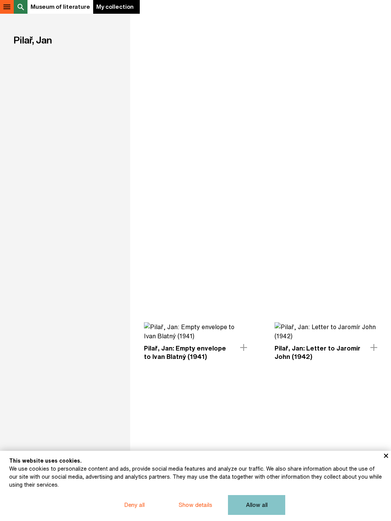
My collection (115, 7)
